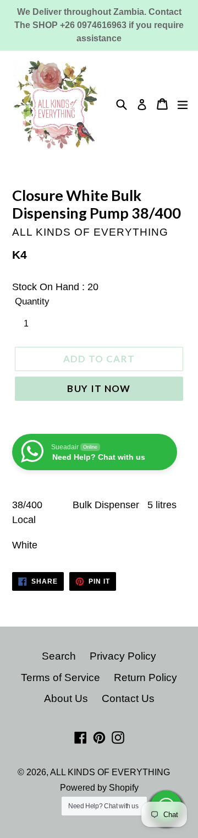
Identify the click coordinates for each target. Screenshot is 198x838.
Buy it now (99, 388)
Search (59, 656)
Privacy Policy (123, 656)
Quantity (32, 301)
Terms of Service (60, 677)
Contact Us (128, 698)
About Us (66, 698)
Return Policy (145, 677)
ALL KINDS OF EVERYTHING (110, 772)
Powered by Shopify (99, 787)
